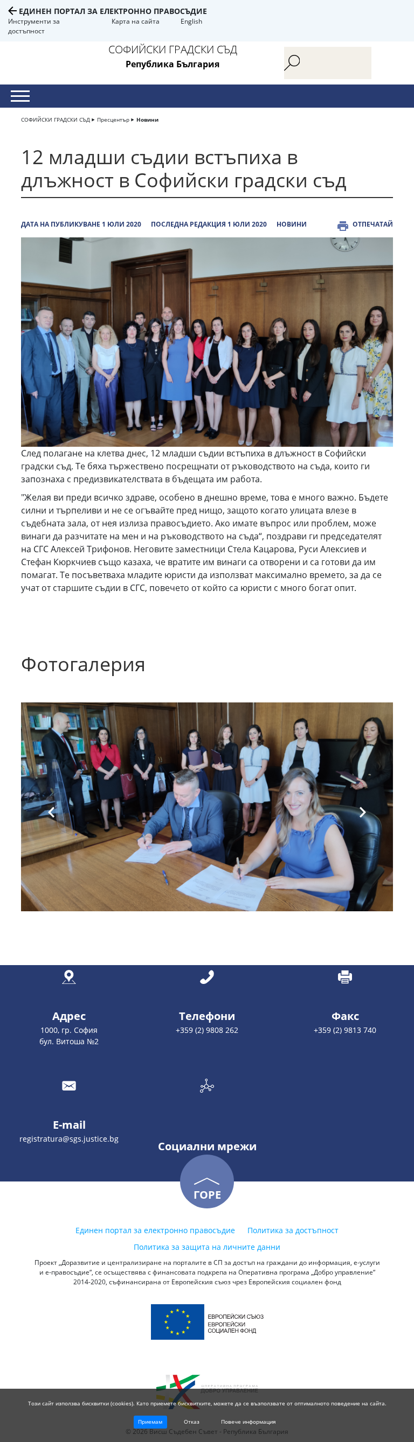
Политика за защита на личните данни (207, 1247)
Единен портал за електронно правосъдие (113, 11)
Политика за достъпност (293, 1230)
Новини (147, 119)
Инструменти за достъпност (34, 26)
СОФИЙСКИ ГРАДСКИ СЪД (55, 119)
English (191, 21)
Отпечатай (373, 224)
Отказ (191, 1421)
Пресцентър (113, 119)
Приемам (150, 1421)
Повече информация (248, 1421)
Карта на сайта (136, 21)
